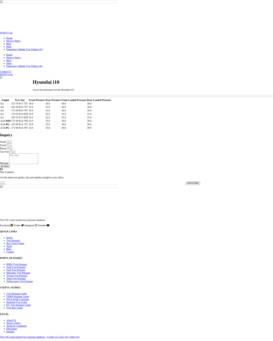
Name (3, 141)
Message (4, 163)
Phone (3, 148)
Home (9, 38)
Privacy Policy (13, 41)
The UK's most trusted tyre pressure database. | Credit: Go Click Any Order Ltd (39, 337)
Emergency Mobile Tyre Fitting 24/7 (24, 49)
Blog (8, 43)
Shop (9, 46)
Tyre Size (5, 151)
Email (3, 145)
